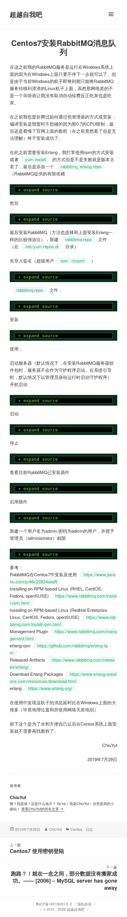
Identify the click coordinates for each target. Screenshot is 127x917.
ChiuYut (55, 829)
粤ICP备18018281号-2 (54, 903)
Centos (76, 829)
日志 (89, 829)
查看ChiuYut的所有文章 (40, 808)
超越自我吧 (26, 14)
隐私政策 (84, 903)
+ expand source (38, 190)
